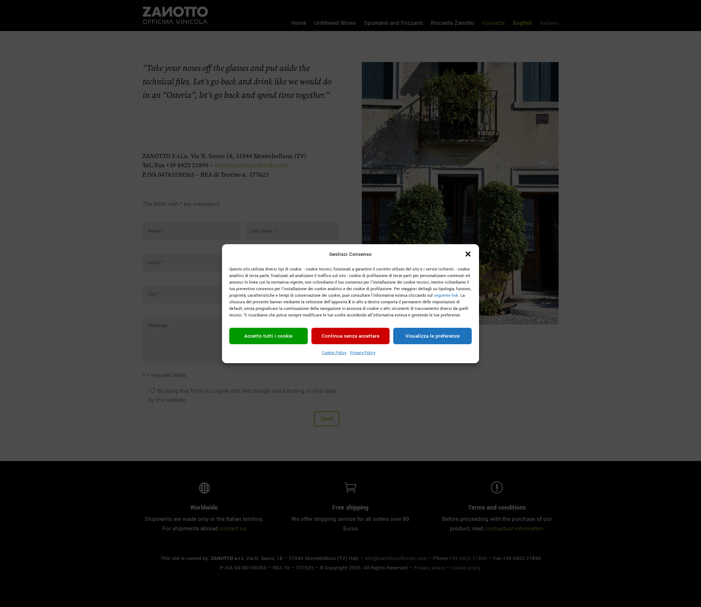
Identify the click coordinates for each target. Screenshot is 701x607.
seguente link (446, 295)
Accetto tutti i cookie (268, 336)
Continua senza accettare (350, 336)
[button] (468, 254)
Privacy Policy (362, 353)
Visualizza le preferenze (432, 336)
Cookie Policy (334, 353)
